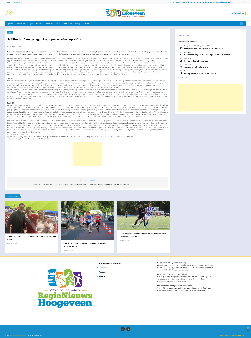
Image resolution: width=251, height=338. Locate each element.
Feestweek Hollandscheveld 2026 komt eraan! (204, 48)
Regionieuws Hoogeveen (18, 335)
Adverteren (103, 268)
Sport (31, 24)
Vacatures (102, 272)
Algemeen (10, 24)
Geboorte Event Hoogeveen (196, 61)
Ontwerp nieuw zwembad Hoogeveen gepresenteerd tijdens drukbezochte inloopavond (199, 2)
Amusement (20, 24)
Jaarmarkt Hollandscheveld (196, 67)
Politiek (39, 24)
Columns (86, 24)
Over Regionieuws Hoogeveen (110, 263)
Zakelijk (77, 24)
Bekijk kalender (183, 78)
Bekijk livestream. (184, 35)
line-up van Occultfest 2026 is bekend (200, 73)
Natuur (57, 24)
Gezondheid (49, 24)
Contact (102, 276)
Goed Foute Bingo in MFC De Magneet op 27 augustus (207, 54)
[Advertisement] (87, 154)
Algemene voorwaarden (237, 335)
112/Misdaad (67, 24)
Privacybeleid (223, 335)
